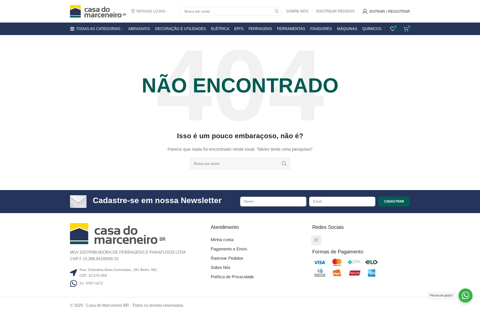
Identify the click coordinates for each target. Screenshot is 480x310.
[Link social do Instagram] (316, 240)
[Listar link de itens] (138, 283)
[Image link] (118, 233)
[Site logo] (98, 11)
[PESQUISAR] (276, 11)
